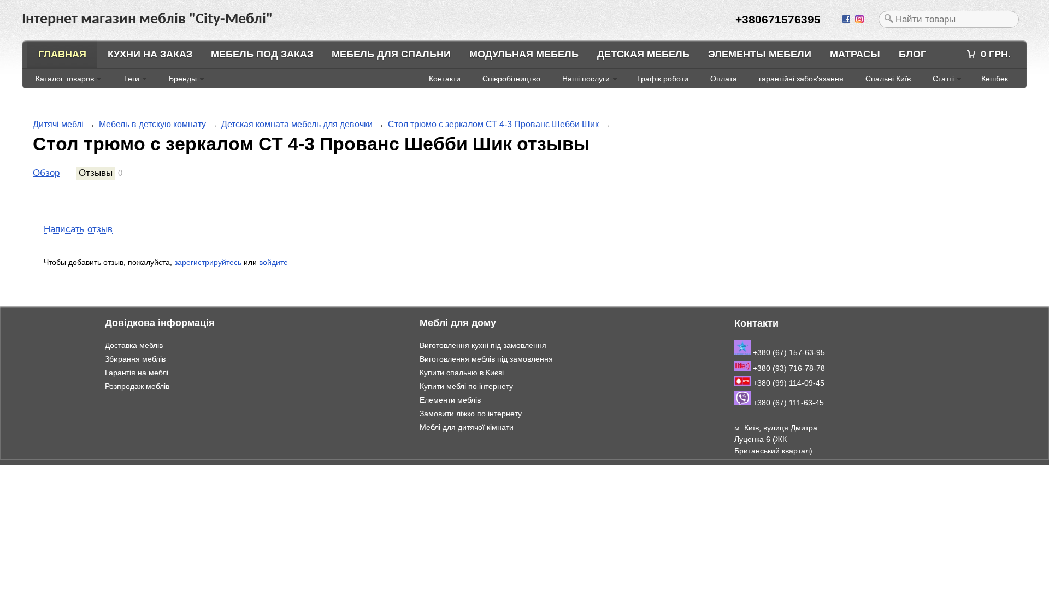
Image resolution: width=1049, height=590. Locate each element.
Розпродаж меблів (137, 386)
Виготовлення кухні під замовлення (483, 345)
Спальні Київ (888, 78)
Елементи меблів (450, 400)
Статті (943, 78)
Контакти (445, 78)
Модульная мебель (524, 54)
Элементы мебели (759, 54)
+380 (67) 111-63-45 (787, 402)
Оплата (723, 78)
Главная (62, 54)
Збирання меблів (135, 359)
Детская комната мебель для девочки (297, 124)
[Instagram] (860, 19)
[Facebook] (847, 19)
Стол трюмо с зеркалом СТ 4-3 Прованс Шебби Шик (493, 124)
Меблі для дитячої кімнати (467, 427)
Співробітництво (511, 78)
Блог (912, 54)
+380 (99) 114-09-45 (787, 383)
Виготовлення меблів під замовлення (486, 359)
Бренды (183, 78)
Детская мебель (643, 54)
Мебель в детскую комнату (152, 124)
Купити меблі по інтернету (466, 386)
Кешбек (994, 78)
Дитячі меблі (58, 124)
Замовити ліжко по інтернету (471, 413)
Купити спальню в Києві (462, 372)
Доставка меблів (134, 345)
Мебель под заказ (262, 54)
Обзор (46, 173)
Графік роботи (662, 78)
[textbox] (949, 19)
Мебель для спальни (391, 54)
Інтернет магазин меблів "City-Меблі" (114, 471)
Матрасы (855, 54)
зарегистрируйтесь (207, 262)
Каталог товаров (65, 78)
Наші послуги (586, 78)
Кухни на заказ (150, 54)
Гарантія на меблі (136, 372)
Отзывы (96, 173)
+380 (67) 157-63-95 (788, 352)
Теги (131, 78)
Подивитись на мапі (769, 473)
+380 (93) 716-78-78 (788, 368)
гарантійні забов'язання (801, 78)
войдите (273, 262)
